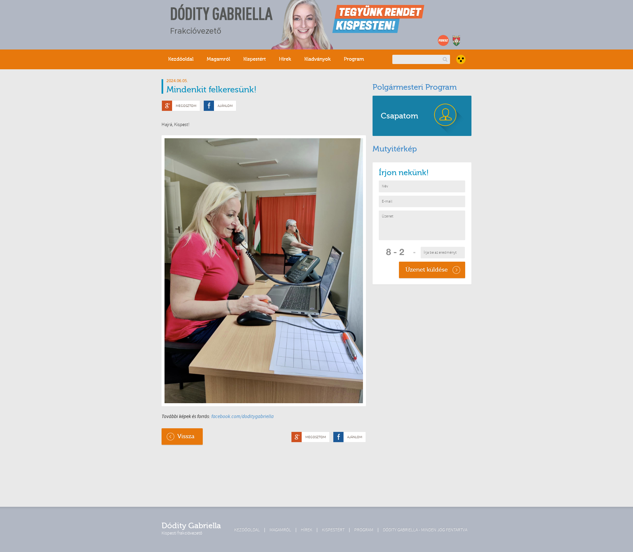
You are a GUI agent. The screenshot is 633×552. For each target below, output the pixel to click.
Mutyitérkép (395, 149)
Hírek (285, 59)
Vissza (186, 436)
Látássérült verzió (461, 59)
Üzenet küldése (427, 269)
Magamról (218, 59)
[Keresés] (445, 59)
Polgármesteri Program (415, 87)
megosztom (186, 106)
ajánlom (225, 106)
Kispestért (254, 59)
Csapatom (399, 116)
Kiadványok (317, 59)
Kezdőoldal (181, 59)
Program (354, 59)
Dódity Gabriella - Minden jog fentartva (425, 530)
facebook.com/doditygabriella (242, 416)
